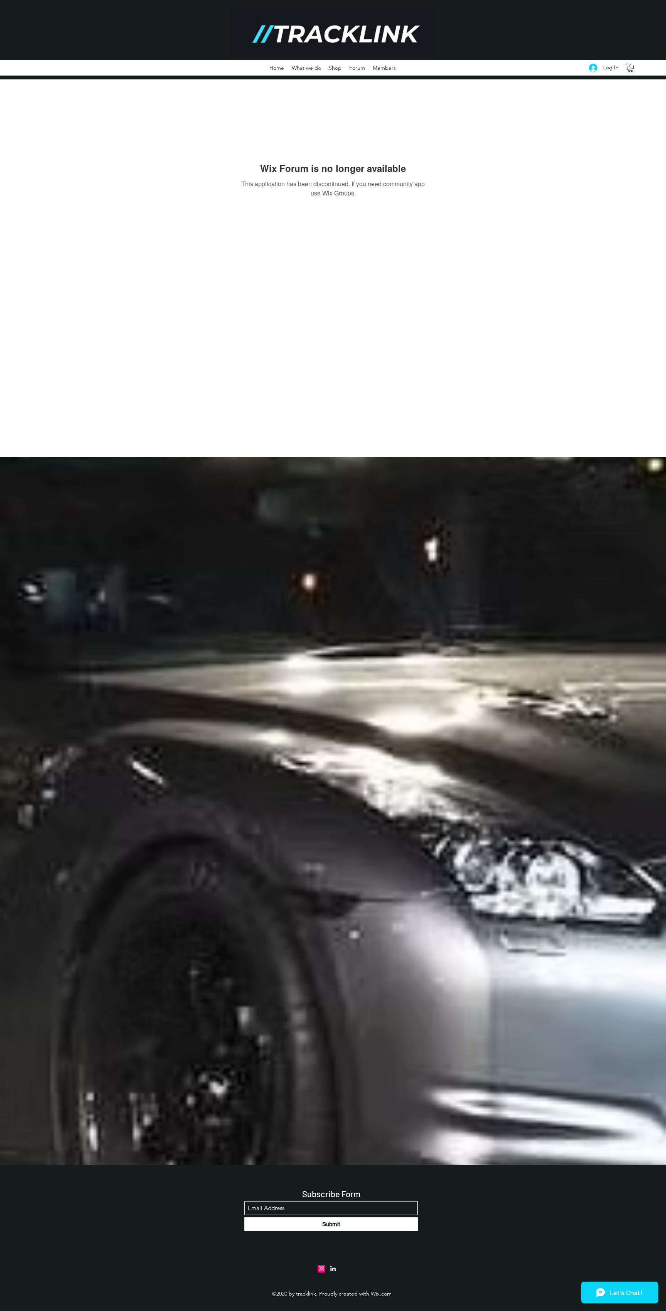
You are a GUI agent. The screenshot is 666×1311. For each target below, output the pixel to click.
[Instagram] (321, 1268)
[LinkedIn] (333, 1268)
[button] (630, 68)
